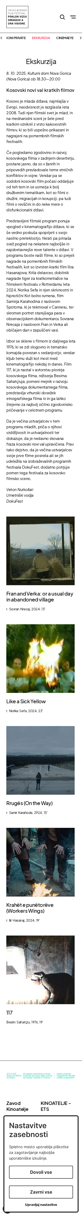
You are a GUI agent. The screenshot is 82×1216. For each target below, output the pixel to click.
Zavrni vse (41, 1192)
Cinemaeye (65, 38)
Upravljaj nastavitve (41, 1205)
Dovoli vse (41, 1172)
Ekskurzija (41, 38)
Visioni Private (14, 38)
